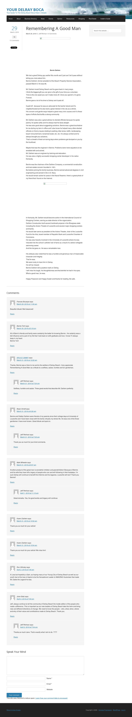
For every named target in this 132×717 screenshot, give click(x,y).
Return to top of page (14, 710)
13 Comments (14, 40)
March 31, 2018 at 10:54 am (27, 545)
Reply (12, 314)
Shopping (81, 19)
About (19, 19)
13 (14, 37)
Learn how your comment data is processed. (51, 698)
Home (11, 19)
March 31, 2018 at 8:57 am (26, 465)
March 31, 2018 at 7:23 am (30, 437)
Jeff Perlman (43, 34)
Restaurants (70, 19)
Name (49, 678)
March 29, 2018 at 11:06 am (27, 304)
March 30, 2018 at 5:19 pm (26, 328)
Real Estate (92, 19)
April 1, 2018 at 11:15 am (29, 493)
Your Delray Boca (25, 9)
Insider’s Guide (105, 19)
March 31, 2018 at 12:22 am (27, 360)
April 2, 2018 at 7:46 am (25, 569)
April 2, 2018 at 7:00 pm (25, 599)
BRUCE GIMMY (23, 357)
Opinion (59, 19)
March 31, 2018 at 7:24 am (30, 383)
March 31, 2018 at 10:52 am (27, 521)
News (43, 19)
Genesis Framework (105, 710)
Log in (123, 710)
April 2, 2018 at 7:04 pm (29, 627)
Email (49, 684)
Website (50, 689)
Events (51, 19)
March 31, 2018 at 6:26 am (26, 411)
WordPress (116, 710)
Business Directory (31, 19)
